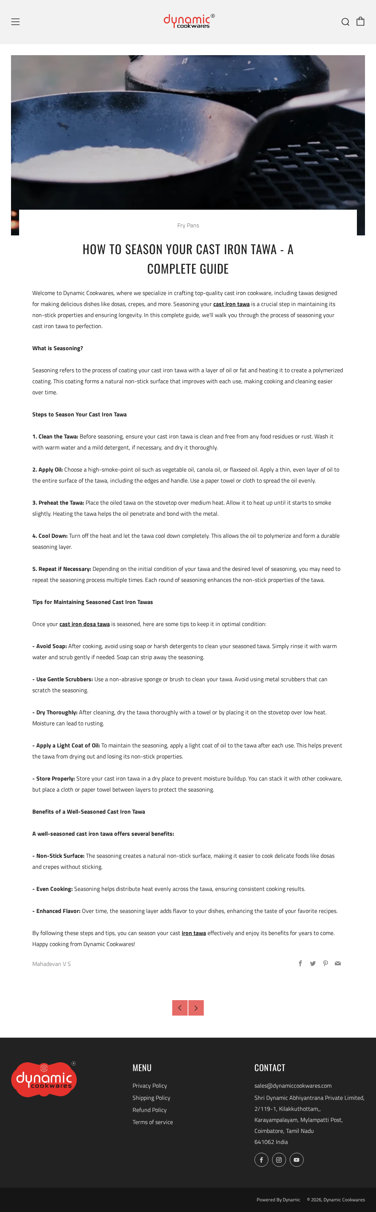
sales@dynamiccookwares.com (293, 1085)
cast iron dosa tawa (84, 623)
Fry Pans (188, 225)
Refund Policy (150, 1109)
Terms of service (153, 1121)
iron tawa (194, 932)
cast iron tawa (231, 303)
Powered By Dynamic (279, 1199)
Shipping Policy (151, 1097)
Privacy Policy (150, 1085)
